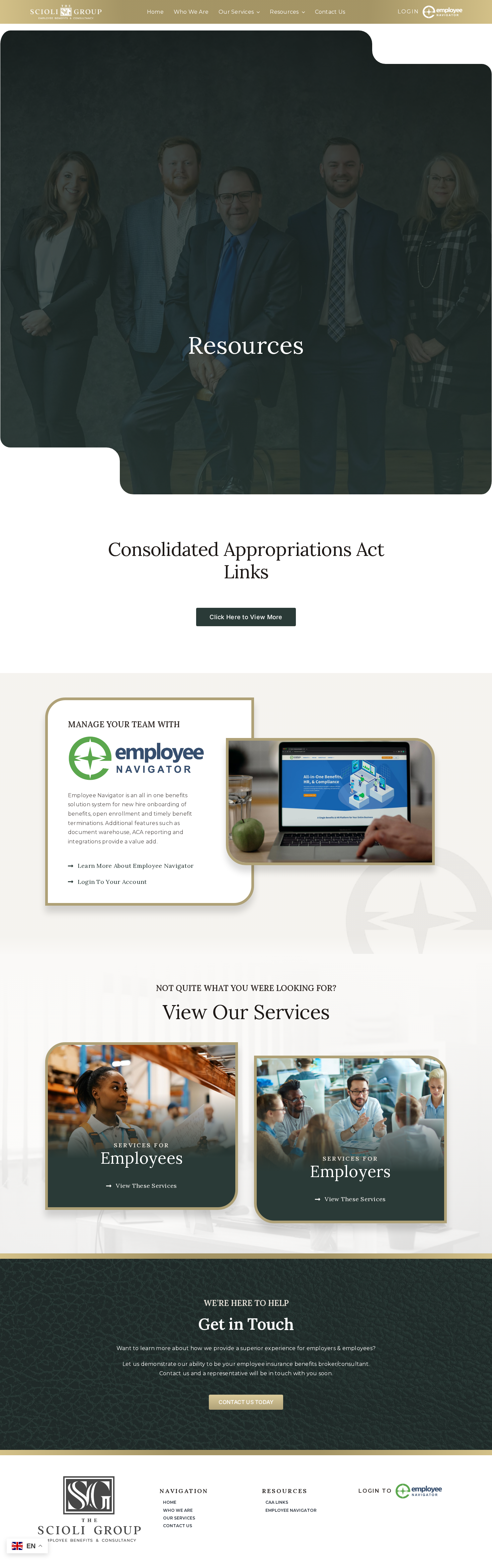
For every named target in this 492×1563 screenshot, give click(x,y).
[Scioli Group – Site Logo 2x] (65, 6)
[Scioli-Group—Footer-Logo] (89, 1478)
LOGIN (408, 11)
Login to (375, 1491)
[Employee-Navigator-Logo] (442, 8)
